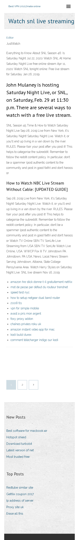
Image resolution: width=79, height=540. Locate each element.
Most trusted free (17, 456)
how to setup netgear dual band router (35, 297)
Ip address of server (19, 500)
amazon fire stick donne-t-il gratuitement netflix (41, 282)
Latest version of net (20, 450)
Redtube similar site (19, 487)
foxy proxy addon (22, 318)
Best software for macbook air (26, 430)
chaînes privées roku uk (26, 324)
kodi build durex (21, 334)
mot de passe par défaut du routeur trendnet (39, 287)
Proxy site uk (15, 507)
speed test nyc (20, 292)
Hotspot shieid (16, 437)
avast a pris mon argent (26, 313)
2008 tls (16, 303)
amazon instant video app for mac (33, 329)
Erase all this (14, 513)
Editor (10, 37)
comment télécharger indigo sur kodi (34, 340)
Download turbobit (19, 443)
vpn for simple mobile (25, 308)
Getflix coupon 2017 (20, 494)
